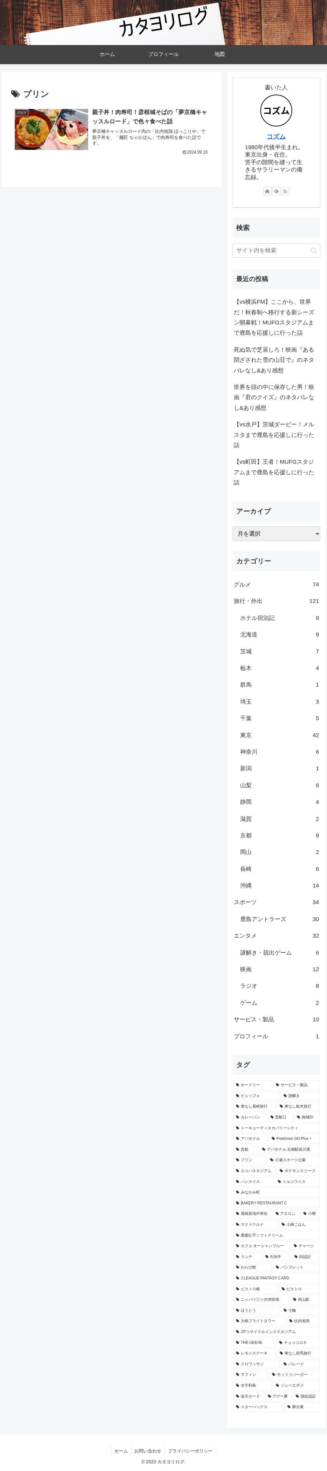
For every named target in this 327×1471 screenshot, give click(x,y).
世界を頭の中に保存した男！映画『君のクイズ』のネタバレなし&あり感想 (274, 397)
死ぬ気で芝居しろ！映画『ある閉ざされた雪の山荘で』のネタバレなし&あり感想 (274, 360)
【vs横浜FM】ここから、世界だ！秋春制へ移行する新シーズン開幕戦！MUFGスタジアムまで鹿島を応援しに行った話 (274, 317)
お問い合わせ (147, 1450)
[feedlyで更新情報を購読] (276, 191)
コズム (276, 136)
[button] (313, 250)
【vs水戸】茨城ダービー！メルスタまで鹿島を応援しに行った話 (274, 434)
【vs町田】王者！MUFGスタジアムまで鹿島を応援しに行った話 (274, 472)
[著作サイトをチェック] (267, 191)
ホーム (121, 1450)
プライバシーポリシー (190, 1450)
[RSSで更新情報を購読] (285, 191)
